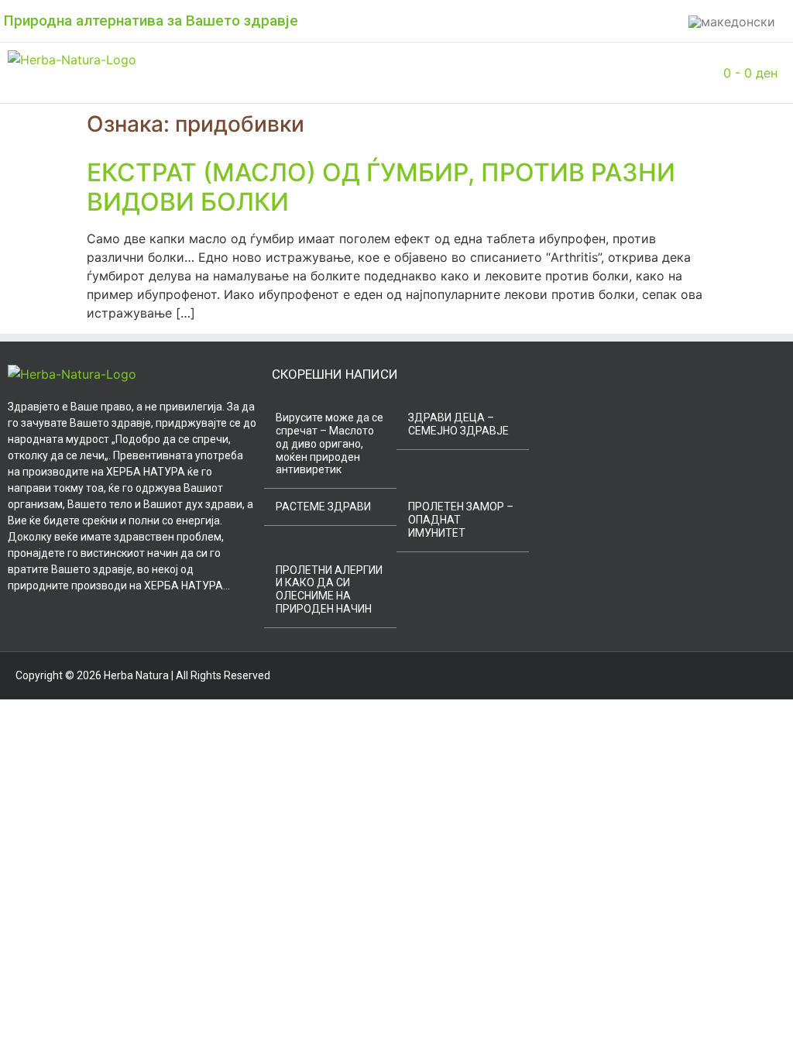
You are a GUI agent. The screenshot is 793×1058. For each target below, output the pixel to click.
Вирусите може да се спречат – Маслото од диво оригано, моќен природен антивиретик (329, 443)
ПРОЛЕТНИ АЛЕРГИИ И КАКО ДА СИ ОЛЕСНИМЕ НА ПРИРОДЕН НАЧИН (329, 589)
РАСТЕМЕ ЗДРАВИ (323, 506)
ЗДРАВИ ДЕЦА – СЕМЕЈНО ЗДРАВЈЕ (458, 424)
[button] (222, 73)
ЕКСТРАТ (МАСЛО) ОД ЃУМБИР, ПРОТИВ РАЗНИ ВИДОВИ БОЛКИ (381, 187)
